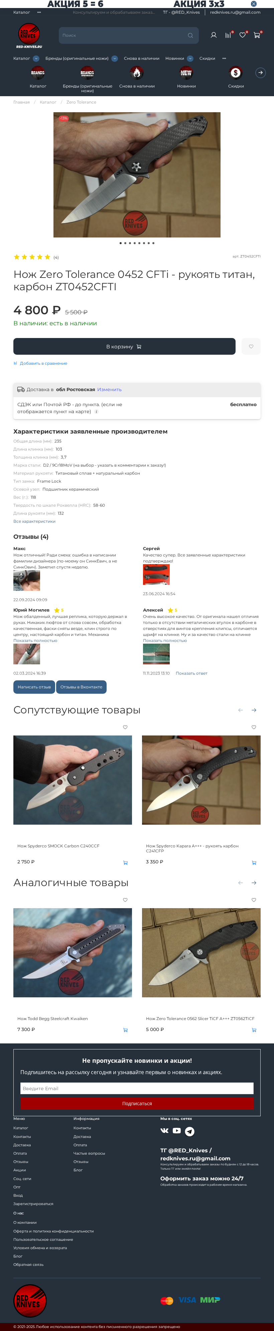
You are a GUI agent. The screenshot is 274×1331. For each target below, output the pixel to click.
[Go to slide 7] (149, 243)
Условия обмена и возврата (40, 1248)
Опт (16, 1187)
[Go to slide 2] (125, 243)
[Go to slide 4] (135, 243)
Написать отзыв (34, 686)
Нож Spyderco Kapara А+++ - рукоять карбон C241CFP (192, 848)
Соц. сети (22, 1179)
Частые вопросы (89, 1153)
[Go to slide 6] (144, 243)
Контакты (22, 1137)
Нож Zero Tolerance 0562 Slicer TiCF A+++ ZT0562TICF (200, 1018)
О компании (25, 1222)
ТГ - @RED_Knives (181, 12)
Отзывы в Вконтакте (81, 686)
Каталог (21, 12)
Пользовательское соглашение (43, 1239)
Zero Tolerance (81, 102)
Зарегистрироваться (33, 1204)
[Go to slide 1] (121, 243)
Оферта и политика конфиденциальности (53, 1231)
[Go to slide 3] (130, 243)
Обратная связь (28, 1265)
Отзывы (20, 1162)
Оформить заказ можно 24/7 (202, 1178)
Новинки (174, 58)
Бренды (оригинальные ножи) (77, 58)
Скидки (207, 58)
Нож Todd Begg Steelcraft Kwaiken (52, 1018)
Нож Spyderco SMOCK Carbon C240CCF (58, 845)
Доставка (22, 1145)
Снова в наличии (141, 58)
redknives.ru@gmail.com (235, 12)
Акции (19, 1170)
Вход (18, 1195)
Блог (78, 1170)
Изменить (109, 389)
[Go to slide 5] (139, 243)
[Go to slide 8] (153, 243)
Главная (21, 102)
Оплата (20, 1153)
